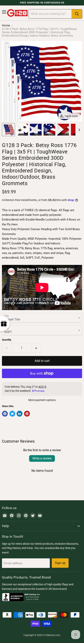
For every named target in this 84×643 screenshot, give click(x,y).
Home (6, 25)
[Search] (76, 13)
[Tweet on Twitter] (12, 414)
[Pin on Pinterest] (27, 414)
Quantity (6, 339)
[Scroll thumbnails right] (78, 130)
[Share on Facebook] (5, 414)
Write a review (42, 458)
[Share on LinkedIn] (19, 414)
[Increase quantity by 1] (36, 348)
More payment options (42, 400)
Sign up (60, 563)
